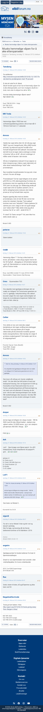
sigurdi (6, 516)
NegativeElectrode (11, 597)
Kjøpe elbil (22, 643)
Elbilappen (21, 664)
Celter (5, 317)
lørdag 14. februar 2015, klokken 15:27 (14, 284)
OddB (5, 250)
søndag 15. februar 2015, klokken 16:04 (14, 415)
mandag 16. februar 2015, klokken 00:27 (14, 519)
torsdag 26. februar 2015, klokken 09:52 (14, 600)
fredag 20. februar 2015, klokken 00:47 (14, 580)
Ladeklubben (21, 661)
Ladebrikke (22, 649)
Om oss (21, 679)
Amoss (6, 135)
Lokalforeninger (21, 694)
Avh (4, 439)
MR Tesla (7, 114)
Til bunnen (5, 61)
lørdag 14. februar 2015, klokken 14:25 (14, 253)
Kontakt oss (21, 685)
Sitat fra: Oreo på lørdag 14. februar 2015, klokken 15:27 (21, 364)
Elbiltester (22, 646)
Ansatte (21, 691)
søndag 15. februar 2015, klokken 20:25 (14, 478)
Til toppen (5, 624)
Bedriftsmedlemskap (22, 652)
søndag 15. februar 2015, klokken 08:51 (14, 320)
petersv (6, 230)
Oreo (5, 281)
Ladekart (21, 667)
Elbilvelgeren (21, 670)
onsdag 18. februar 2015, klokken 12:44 (14, 548)
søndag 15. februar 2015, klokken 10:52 (14, 358)
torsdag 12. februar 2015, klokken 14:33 (14, 138)
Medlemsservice (22, 682)
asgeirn (6, 545)
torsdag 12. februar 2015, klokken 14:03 (14, 70)
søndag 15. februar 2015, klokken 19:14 (14, 443)
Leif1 (5, 475)
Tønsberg (7, 67)
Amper (6, 412)
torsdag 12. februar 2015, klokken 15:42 (14, 233)
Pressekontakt (21, 688)
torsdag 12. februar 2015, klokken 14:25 (14, 117)
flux (4, 577)
